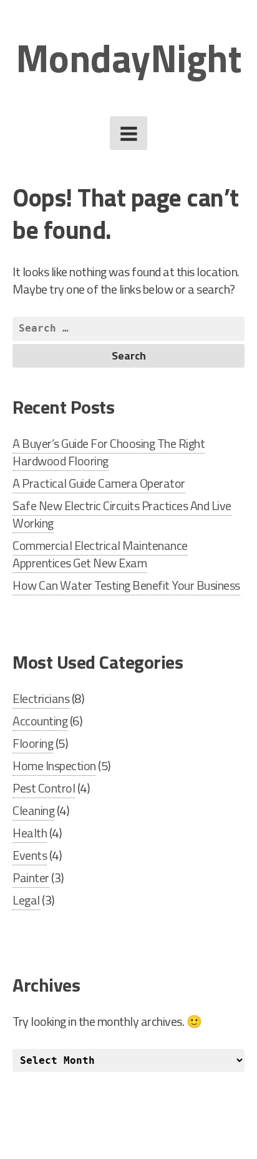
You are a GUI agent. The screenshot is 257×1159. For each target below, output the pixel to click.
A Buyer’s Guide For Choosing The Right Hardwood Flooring (108, 452)
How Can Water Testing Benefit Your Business (126, 585)
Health (29, 832)
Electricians (40, 698)
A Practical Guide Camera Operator (98, 483)
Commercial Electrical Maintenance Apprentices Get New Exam (100, 554)
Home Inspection (54, 765)
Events (29, 855)
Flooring (32, 743)
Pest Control (43, 788)
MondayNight (129, 58)
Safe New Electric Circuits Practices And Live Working (121, 514)
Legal (26, 900)
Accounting (39, 720)
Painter (30, 877)
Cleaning (33, 810)
